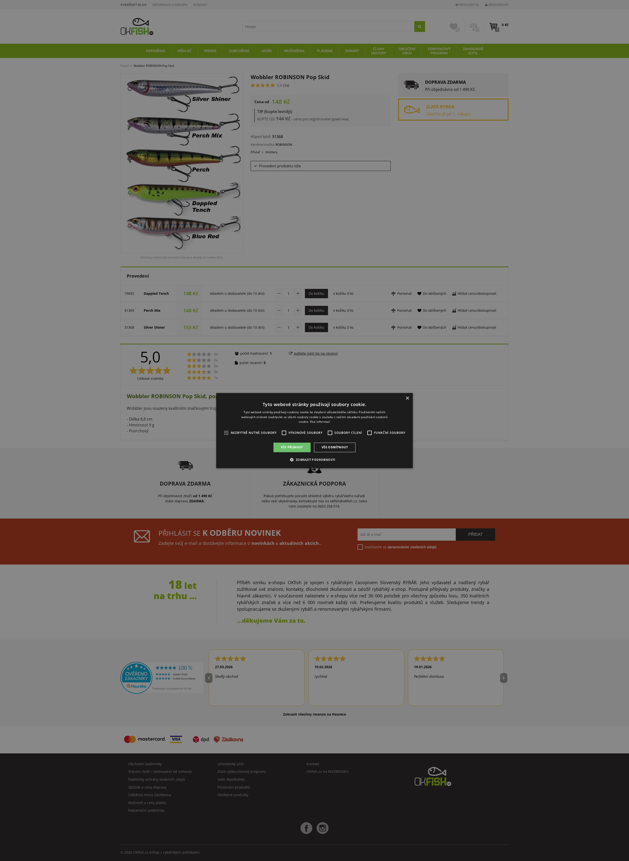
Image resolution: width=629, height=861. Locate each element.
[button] (314, 459)
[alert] (314, 430)
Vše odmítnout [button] (335, 447)
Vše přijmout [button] (292, 447)
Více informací (320, 422)
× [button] (407, 398)
